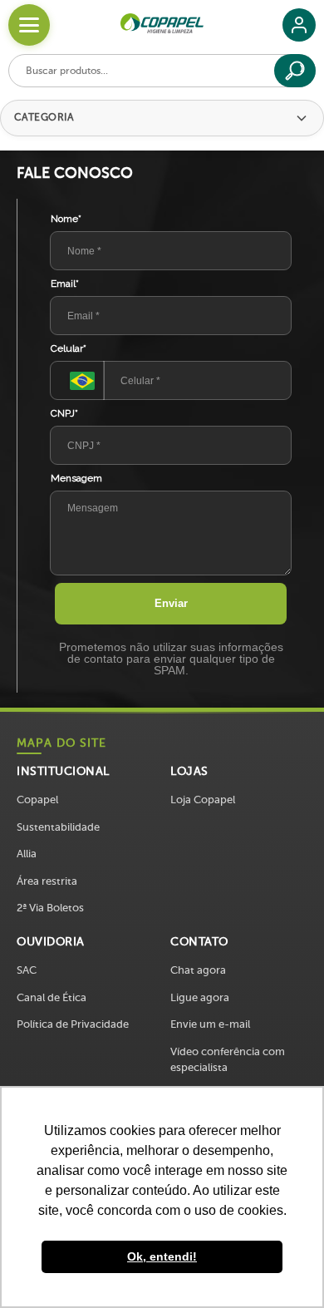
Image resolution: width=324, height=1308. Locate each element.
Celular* (68, 348)
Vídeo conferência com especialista (227, 1059)
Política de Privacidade (73, 1024)
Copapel (37, 799)
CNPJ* (64, 413)
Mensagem (76, 478)
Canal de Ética (51, 997)
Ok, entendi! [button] (162, 1256)
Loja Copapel (202, 799)
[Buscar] (295, 70)
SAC (27, 970)
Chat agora (198, 970)
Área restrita (47, 881)
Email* (65, 283)
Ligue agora (199, 997)
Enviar (171, 603)
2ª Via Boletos (50, 907)
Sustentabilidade (58, 827)
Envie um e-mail (210, 1024)
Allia (27, 853)
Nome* (66, 219)
